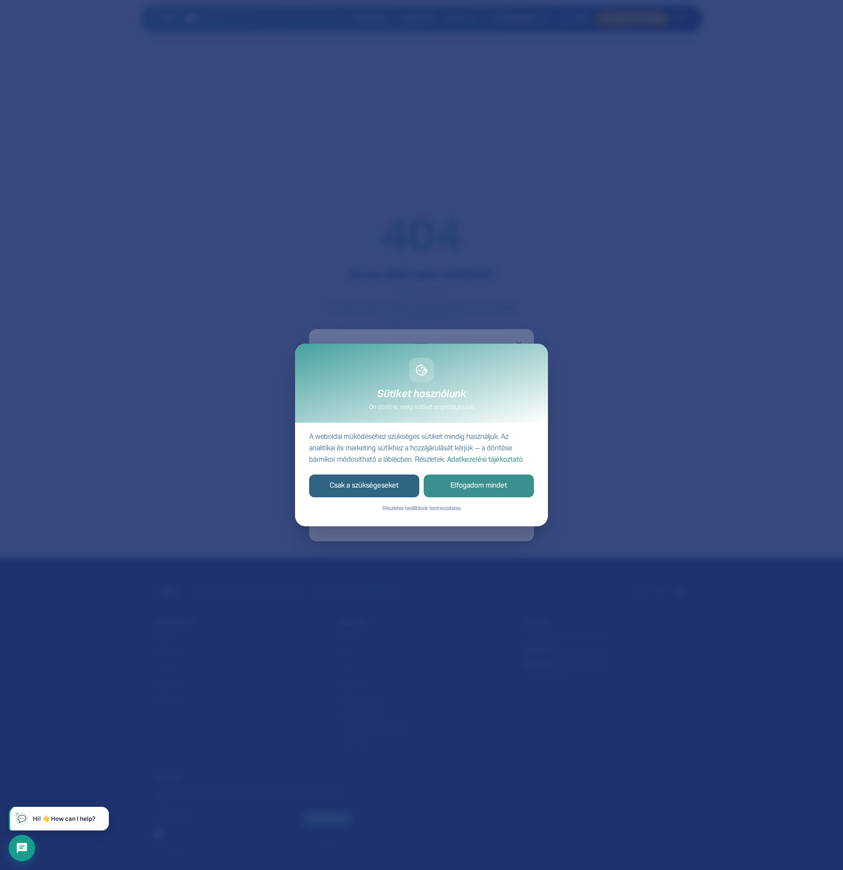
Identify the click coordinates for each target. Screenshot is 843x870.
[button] (59, 818)
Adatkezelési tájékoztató (485, 460)
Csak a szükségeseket (364, 485)
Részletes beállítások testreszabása (421, 508)
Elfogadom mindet (478, 485)
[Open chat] (22, 848)
